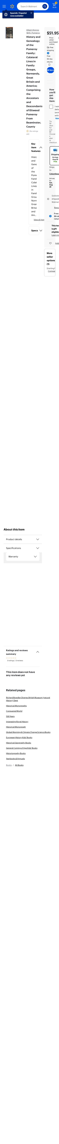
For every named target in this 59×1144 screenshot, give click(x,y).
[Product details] (37, 539)
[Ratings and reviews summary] (37, 650)
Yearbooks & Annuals (15, 758)
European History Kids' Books (19, 737)
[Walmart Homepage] (12, 6)
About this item (14, 529)
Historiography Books (16, 753)
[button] (34, 147)
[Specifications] (37, 548)
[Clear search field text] (41, 6)
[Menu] (4, 6)
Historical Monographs (16, 705)
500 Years (10, 716)
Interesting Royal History (17, 721)
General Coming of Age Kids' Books (21, 748)
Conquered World (14, 711)
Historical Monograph (16, 727)
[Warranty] (35, 556)
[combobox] (33, 6)
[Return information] (49, 64)
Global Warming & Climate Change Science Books (28, 732)
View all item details (42, 219)
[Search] (44, 6)
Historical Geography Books (18, 743)
